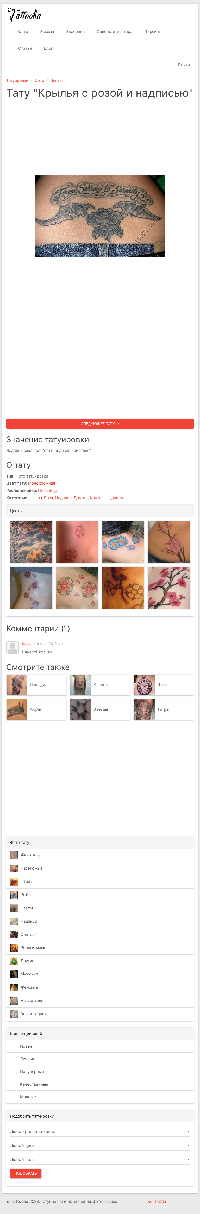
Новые (26, 1046)
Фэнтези (29, 934)
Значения (75, 31)
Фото (22, 31)
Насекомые (32, 868)
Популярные (31, 1071)
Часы (162, 684)
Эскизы (46, 31)
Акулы (36, 709)
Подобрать (25, 1173)
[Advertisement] (100, 138)
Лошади (37, 684)
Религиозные (33, 947)
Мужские (29, 973)
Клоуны (100, 684)
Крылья (97, 497)
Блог (48, 48)
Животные (31, 854)
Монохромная (41, 483)
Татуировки (17, 80)
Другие (81, 497)
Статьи (24, 48)
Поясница (47, 490)
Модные (27, 1096)
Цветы (56, 80)
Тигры (163, 709)
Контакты (157, 1201)
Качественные (33, 1084)
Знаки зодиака (34, 1013)
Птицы (27, 881)
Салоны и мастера (114, 31)
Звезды (100, 709)
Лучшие (27, 1058)
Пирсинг (152, 31)
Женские (29, 987)
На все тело (32, 1000)
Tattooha (24, 14)
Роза (48, 497)
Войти (183, 64)
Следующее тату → (100, 423)
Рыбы (26, 894)
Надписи (63, 497)
